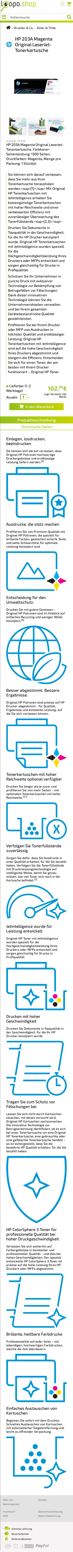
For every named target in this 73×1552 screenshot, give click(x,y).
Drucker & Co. (23, 28)
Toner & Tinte (46, 28)
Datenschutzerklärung (50, 1511)
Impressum (9, 1511)
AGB (5, 1515)
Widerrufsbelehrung (49, 1515)
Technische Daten (36, 426)
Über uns (8, 1499)
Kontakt (42, 1499)
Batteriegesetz (11, 1504)
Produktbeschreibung (36, 420)
